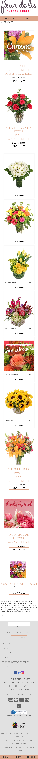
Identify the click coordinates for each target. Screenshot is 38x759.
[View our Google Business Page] (19, 674)
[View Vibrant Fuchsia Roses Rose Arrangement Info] (19, 106)
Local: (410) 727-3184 (19, 689)
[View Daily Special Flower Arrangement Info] (19, 514)
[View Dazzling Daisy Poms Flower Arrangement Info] (19, 172)
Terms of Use (19, 751)
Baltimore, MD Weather (14, 740)
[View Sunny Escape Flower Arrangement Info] (19, 401)
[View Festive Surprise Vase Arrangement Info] (19, 218)
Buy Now (18, 80)
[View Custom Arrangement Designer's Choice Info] (19, 45)
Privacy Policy (10, 747)
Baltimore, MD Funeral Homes (12, 733)
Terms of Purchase (25, 747)
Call (7, 757)
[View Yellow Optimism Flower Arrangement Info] (19, 264)
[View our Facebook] (15, 674)
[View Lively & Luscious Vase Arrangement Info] (19, 309)
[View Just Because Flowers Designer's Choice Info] (19, 355)
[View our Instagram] (22, 674)
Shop (11, 18)
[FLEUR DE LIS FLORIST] (19, 13)
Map (19, 757)
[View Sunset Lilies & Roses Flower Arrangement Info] (19, 448)
